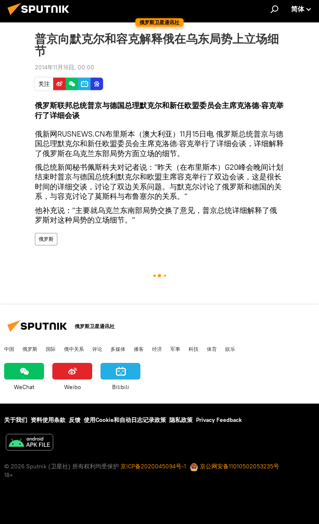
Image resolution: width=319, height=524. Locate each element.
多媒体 (117, 349)
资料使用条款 (48, 420)
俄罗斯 (46, 239)
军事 (175, 349)
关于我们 (15, 420)
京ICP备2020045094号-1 (153, 466)
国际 (51, 349)
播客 (139, 349)
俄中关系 (74, 349)
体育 (212, 349)
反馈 (75, 420)
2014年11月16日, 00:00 (64, 67)
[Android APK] (29, 443)
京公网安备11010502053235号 (238, 466)
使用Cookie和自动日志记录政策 (125, 420)
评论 (97, 349)
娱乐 (230, 349)
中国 (9, 349)
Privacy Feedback (219, 420)
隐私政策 (181, 420)
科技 (194, 349)
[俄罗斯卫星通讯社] (40, 16)
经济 (157, 349)
